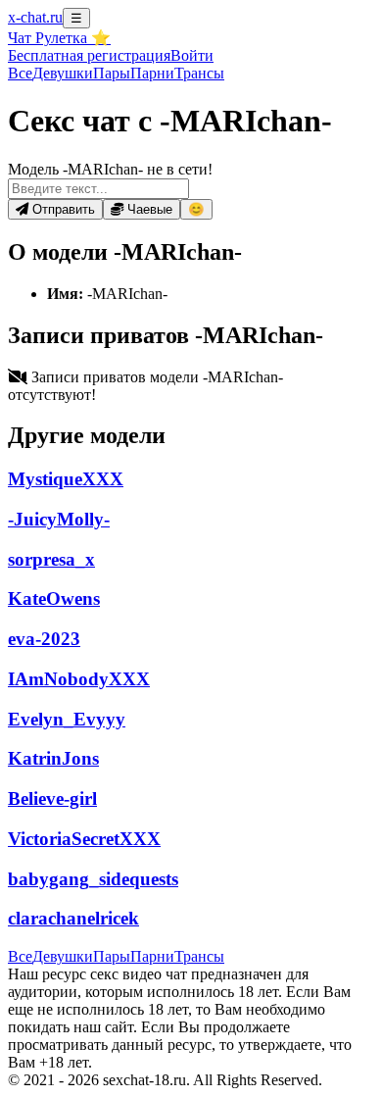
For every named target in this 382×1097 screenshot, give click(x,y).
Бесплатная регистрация (89, 55)
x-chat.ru (35, 17)
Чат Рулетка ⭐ (59, 37)
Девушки (62, 73)
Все (20, 73)
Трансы (199, 73)
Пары (111, 73)
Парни (152, 73)
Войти (192, 55)
